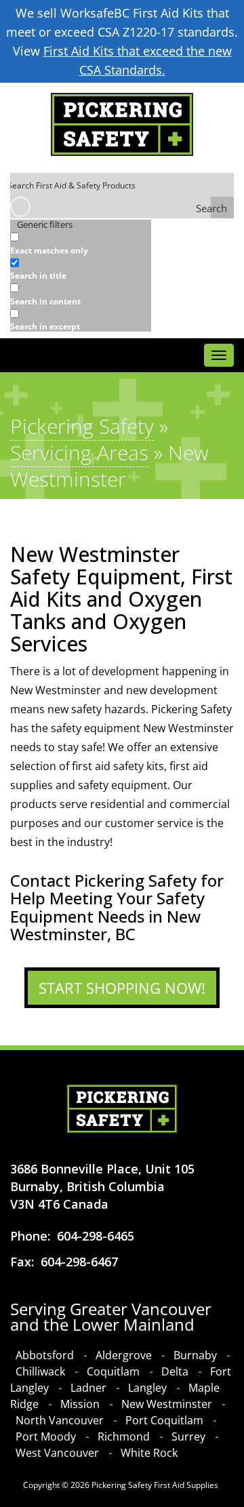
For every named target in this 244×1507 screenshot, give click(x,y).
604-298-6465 (95, 1236)
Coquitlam (113, 1371)
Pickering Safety (82, 426)
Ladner (88, 1387)
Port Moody (46, 1436)
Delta (174, 1371)
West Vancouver (57, 1452)
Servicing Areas (79, 452)
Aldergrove (124, 1355)
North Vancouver (60, 1420)
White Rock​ (149, 1452)
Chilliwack (40, 1371)
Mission (80, 1404)
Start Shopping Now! (122, 988)
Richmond (124, 1436)
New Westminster (166, 1404)
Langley (147, 1387)
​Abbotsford (45, 1355)
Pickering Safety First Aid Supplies (155, 1485)
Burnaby (195, 1355)
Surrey (188, 1436)
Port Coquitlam (164, 1420)
